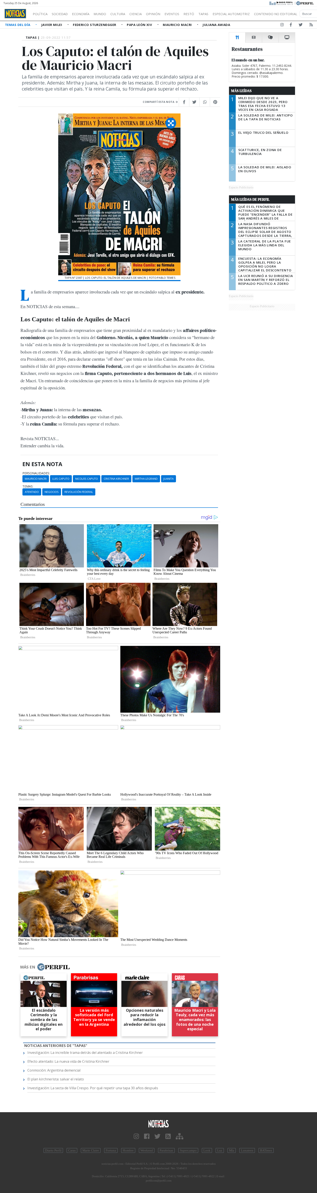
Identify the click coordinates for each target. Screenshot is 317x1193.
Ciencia (135, 14)
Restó (189, 14)
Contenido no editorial (275, 14)
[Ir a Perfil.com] (305, 3)
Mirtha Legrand (146, 479)
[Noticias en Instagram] (282, 25)
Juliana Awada (216, 24)
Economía (80, 14)
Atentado (32, 492)
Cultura (117, 14)
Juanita (168, 479)
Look (206, 1150)
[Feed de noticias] (311, 25)
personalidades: (36, 473)
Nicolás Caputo (86, 479)
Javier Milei (52, 24)
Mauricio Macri (178, 24)
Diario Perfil (53, 1150)
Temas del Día (18, 24)
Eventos (172, 14)
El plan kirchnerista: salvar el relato (55, 1079)
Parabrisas (166, 1150)
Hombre (128, 1150)
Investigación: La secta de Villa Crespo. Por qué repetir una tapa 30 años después (92, 1088)
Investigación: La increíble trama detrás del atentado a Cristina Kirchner (85, 1052)
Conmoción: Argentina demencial (53, 1070)
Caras (72, 1150)
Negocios (52, 492)
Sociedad (60, 14)
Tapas (203, 14)
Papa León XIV (140, 24)
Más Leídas (241, 90)
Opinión (153, 14)
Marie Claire (90, 1150)
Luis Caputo (60, 479)
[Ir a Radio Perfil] (281, 3)
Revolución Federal (78, 492)
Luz (219, 1150)
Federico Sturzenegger (95, 24)
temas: (27, 486)
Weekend (146, 1150)
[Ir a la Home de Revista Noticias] (15, 13)
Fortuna (111, 1150)
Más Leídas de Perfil (250, 199)
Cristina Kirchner (116, 479)
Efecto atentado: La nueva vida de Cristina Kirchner (68, 1061)
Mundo (100, 14)
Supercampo (188, 1150)
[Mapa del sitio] (179, 1136)
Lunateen (247, 1150)
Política (40, 14)
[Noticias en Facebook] (291, 25)
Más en (27, 967)
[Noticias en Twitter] (300, 25)
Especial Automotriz (231, 14)
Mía (231, 1150)
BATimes (266, 1150)
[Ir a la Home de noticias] (159, 1123)
